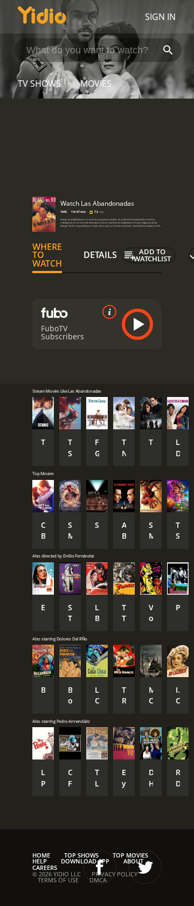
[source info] (107, 312)
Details (100, 255)
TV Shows (39, 83)
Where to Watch (47, 255)
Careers (44, 867)
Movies (96, 83)
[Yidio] (42, 16)
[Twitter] (145, 867)
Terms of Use (58, 880)
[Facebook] (99, 867)
